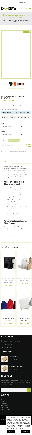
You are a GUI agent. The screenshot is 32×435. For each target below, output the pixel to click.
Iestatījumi (25, 431)
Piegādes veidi (5, 407)
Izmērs (3, 131)
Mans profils (4, 399)
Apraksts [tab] (7, 161)
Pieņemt (11, 431)
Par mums (4, 403)
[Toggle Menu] (30, 8)
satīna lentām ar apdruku (14, 235)
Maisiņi (16, 151)
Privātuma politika (5, 409)
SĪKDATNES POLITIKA (17, 428)
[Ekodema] (8, 8)
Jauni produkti (13, 356)
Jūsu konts (22, 2)
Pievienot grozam (13, 140)
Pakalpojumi (4, 405)
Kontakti (3, 401)
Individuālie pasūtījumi (16, 366)
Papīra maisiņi (22, 151)
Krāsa (2, 123)
